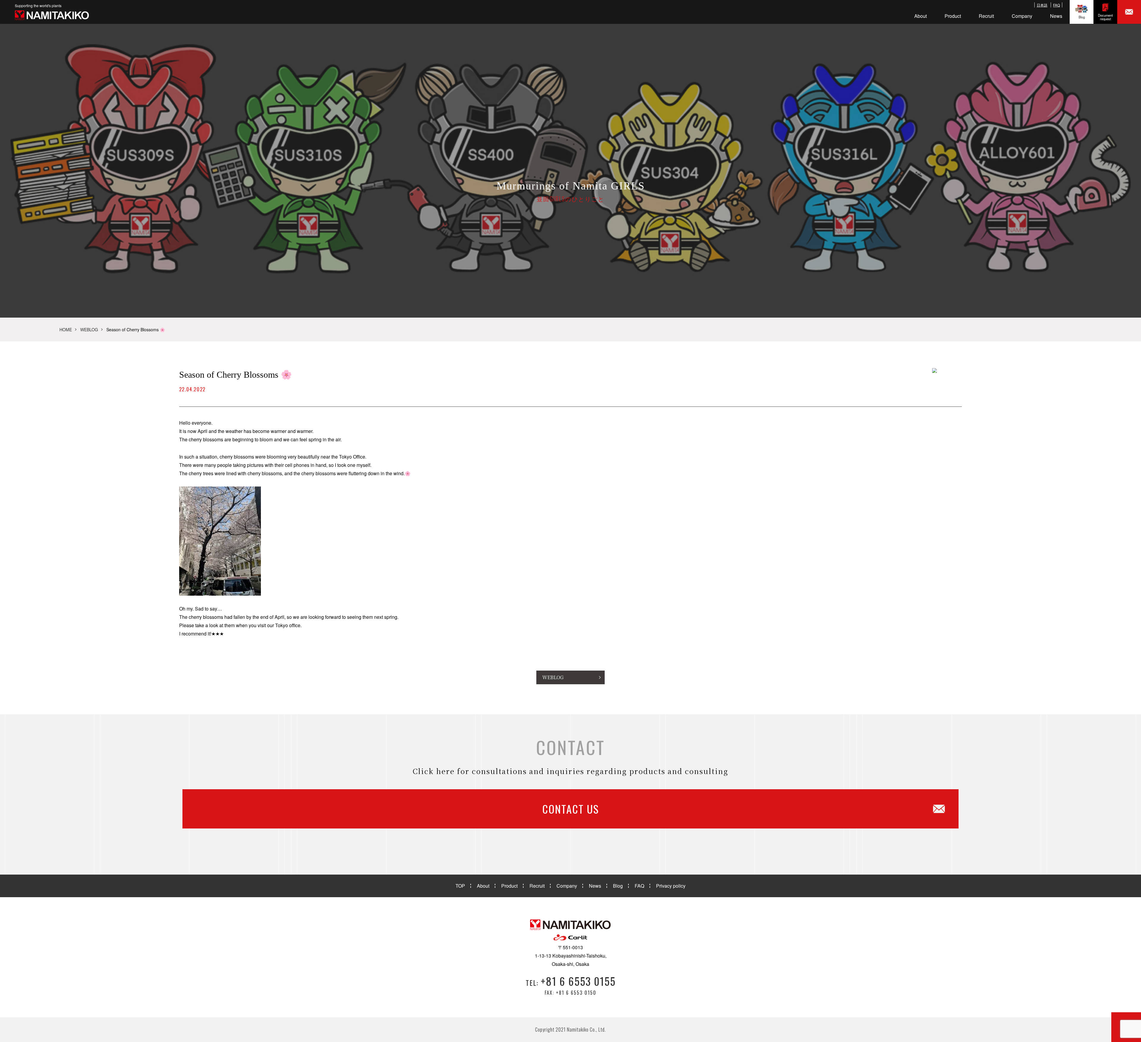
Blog (1082, 17)
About (920, 15)
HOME (65, 329)
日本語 (1042, 4)
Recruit (986, 15)
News (1056, 15)
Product (953, 15)
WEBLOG (89, 329)
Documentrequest (1105, 17)
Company (1022, 15)
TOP (460, 885)
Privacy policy (670, 885)
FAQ (1056, 4)
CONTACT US (570, 809)
